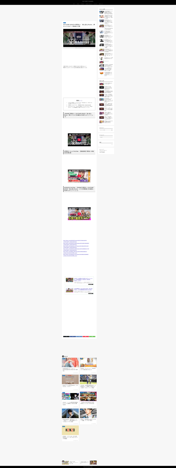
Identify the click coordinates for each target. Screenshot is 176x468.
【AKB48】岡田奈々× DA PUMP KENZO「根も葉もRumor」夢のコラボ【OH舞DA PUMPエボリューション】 (80, 103)
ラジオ (82, 3)
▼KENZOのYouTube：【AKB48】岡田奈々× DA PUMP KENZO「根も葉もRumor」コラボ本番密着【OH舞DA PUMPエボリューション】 (80, 107)
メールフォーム (102, 151)
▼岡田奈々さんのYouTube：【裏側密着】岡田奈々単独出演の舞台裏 (79, 105)
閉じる (81, 100)
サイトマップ (101, 149)
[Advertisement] (79, 13)
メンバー (95, 3)
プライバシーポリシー (103, 150)
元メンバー (101, 3)
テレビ (78, 3)
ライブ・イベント (89, 3)
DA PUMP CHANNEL (88, 1)
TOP (74, 3)
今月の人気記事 (102, 152)
